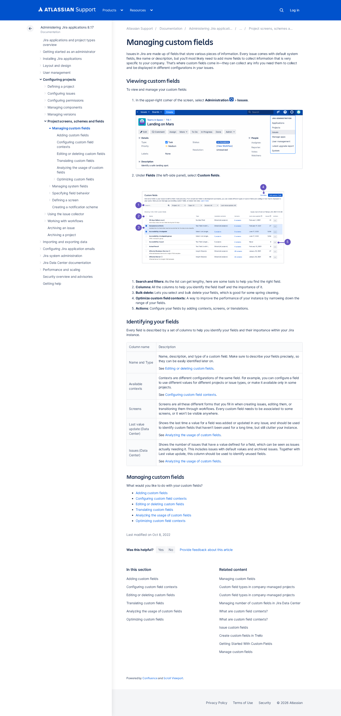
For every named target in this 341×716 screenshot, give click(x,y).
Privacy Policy (216, 703)
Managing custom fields (71, 128)
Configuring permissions (66, 100)
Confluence (149, 678)
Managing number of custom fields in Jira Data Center (259, 603)
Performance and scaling (61, 270)
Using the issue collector (66, 214)
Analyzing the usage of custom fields (192, 435)
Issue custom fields (233, 627)
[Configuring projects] (240, 28)
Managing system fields (70, 186)
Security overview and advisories (68, 276)
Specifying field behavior (71, 193)
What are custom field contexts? (243, 611)
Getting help (52, 283)
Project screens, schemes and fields (76, 121)
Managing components (65, 107)
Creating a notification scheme (75, 207)
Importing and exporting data (65, 242)
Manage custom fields (235, 652)
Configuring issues (61, 93)
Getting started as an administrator (69, 52)
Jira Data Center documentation (67, 263)
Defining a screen (65, 200)
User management (57, 72)
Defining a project (61, 86)
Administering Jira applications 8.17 (67, 27)
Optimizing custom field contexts (160, 521)
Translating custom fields (75, 161)
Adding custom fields (73, 135)
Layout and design (57, 65)
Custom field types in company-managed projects (257, 587)
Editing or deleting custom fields (81, 154)
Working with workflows (65, 221)
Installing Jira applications (62, 59)
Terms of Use (243, 703)
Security (265, 703)
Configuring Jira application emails (69, 249)
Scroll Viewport (173, 678)
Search (281, 10)
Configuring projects (59, 79)
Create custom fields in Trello (241, 635)
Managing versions (62, 114)
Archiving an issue (61, 228)
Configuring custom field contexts (190, 394)
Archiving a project (62, 235)
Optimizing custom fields (75, 179)
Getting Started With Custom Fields (245, 644)
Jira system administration (62, 256)
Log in (294, 10)
